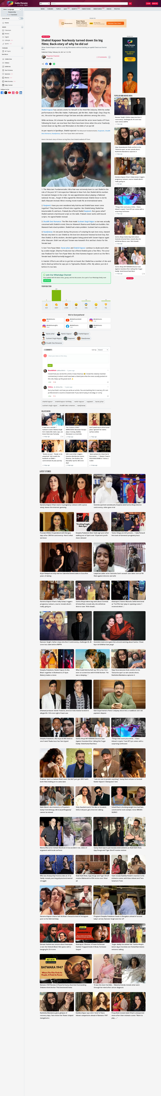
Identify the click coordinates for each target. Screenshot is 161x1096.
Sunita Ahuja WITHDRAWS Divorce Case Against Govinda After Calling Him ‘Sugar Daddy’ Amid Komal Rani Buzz (128, 269)
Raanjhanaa (56, 133)
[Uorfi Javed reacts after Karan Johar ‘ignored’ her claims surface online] (100, 419)
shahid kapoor (47, 402)
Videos (7, 63)
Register (154, 3)
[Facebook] (2, 92)
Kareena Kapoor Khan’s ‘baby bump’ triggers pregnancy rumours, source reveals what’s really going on (130, 179)
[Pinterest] (17, 92)
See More (5, 54)
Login (148, 3)
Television (8, 30)
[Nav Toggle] (3, 3)
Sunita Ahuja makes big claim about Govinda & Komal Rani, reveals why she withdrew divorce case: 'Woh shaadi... (128, 239)
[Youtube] (9, 92)
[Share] (108, 382)
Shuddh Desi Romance (52, 221)
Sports (7, 44)
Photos (117, 9)
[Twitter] (5, 92)
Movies (7, 34)
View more (130, 278)
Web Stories (9, 81)
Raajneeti (101, 131)
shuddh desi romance (67, 405)
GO (130, 3)
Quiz (65, 9)
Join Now (47, 280)
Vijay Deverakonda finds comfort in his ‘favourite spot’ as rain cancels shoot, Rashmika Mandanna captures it (128, 149)
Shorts (7, 78)
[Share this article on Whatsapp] (54, 64)
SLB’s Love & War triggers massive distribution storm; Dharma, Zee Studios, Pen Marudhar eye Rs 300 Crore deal (75, 458)
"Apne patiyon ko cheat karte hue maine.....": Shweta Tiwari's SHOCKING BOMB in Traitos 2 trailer (99, 457)
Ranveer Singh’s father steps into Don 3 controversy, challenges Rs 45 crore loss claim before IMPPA (128, 119)
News (4, 27)
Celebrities (8, 59)
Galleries (8, 66)
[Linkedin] (20, 92)
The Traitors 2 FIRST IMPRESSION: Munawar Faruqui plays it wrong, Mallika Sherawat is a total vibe (76, 430)
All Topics (8, 51)
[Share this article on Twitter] (50, 64)
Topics (58, 9)
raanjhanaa (81, 405)
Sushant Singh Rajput (86, 221)
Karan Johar (65, 248)
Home (7, 23)
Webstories (97, 9)
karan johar (99, 402)
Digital (7, 37)
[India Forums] (17, 3)
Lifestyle (7, 40)
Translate (14, 15)
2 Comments (102, 57)
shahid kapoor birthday (63, 402)
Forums (5, 48)
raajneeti (90, 402)
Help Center (9, 85)
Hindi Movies (45, 36)
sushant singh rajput (49, 405)
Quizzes (7, 74)
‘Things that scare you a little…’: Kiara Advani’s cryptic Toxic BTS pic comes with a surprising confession (129, 209)
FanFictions (86, 9)
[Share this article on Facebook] (46, 64)
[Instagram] (13, 92)
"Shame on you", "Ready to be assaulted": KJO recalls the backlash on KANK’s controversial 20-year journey (52, 457)
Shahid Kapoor (47, 110)
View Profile (49, 58)
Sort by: (94, 349)
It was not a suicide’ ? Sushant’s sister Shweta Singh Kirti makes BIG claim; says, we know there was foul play (52, 430)
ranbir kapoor (79, 402)
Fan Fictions (9, 70)
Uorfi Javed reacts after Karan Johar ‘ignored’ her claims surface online (99, 429)
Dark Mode (5, 18)
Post (50, 365)
